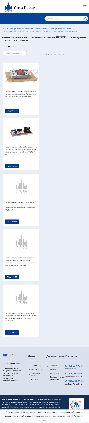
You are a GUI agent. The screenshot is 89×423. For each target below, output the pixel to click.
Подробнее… (44, 420)
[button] (84, 6)
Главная (5, 28)
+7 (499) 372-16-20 (74, 373)
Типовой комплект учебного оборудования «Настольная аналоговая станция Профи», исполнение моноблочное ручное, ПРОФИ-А (21, 94)
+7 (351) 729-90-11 (74, 366)
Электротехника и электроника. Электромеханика (29, 28)
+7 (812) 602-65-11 (74, 381)
